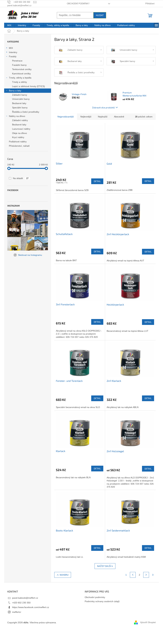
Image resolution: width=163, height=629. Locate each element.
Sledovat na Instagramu (30, 255)
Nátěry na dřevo (17, 116)
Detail (97, 181)
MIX (11, 48)
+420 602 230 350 (21, 602)
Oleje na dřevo (19, 133)
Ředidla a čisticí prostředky (25, 112)
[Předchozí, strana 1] (133, 575)
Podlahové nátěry (18, 141)
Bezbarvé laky (19, 103)
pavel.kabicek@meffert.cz (25, 598)
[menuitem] (9, 25)
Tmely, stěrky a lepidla (20, 77)
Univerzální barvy (21, 99)
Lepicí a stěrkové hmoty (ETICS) (28, 86)
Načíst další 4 (105, 566)
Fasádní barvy (19, 65)
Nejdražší (102, 116)
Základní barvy (19, 95)
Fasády (12, 56)
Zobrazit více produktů (103, 107)
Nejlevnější (85, 116)
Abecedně (119, 116)
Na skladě (20, 178)
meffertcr (16, 612)
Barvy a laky (15, 90)
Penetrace (17, 60)
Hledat (100, 15)
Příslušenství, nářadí (19, 146)
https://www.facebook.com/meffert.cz (30, 607)
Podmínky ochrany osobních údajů (102, 601)
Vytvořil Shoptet (148, 622)
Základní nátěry (20, 120)
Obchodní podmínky (78, 3)
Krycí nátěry (18, 137)
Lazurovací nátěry (21, 129)
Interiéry (13, 52)
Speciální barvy (20, 107)
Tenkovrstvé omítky (22, 69)
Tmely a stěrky (19, 82)
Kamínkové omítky (21, 73)
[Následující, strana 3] (146, 575)
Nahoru (64, 574)
